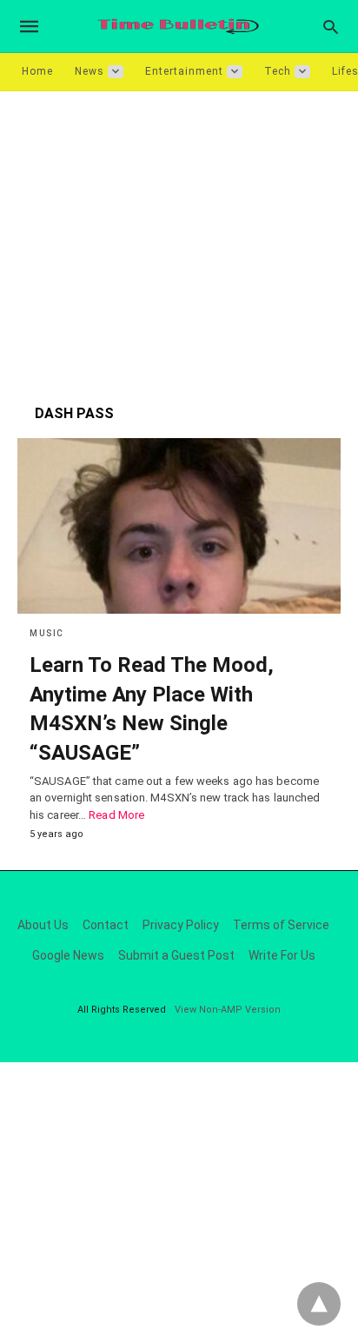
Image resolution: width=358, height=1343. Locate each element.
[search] (331, 27)
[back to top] (319, 1304)
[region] (179, 239)
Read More (116, 814)
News (89, 71)
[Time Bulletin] (178, 26)
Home (37, 71)
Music (47, 633)
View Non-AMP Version (228, 1009)
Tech (277, 71)
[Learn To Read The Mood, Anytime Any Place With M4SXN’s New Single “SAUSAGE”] (179, 526)
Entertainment (184, 71)
